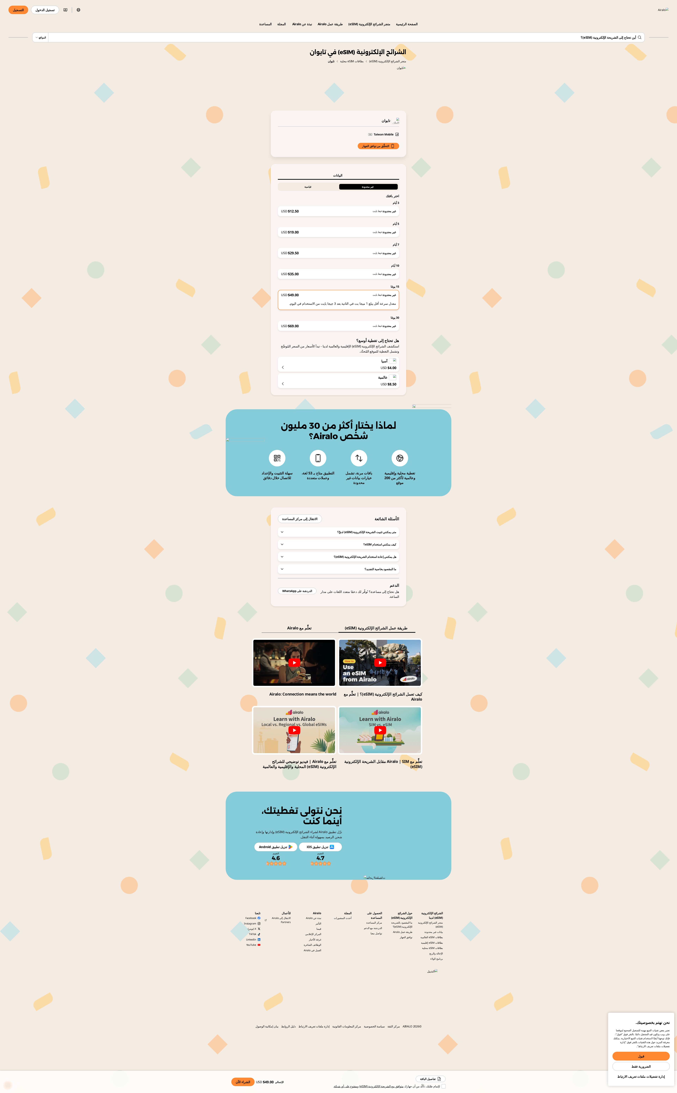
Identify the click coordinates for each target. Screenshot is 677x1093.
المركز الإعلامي (313, 934)
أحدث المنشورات (343, 918)
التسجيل (18, 10)
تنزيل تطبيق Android (273, 847)
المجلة (281, 24)
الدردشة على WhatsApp (297, 591)
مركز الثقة (394, 1026)
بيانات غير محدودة (434, 932)
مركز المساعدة (374, 922)
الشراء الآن (243, 1082)
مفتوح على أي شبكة (345, 1086)
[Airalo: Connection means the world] (294, 663)
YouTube (251, 944)
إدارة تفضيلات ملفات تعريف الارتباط (641, 1076)
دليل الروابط (288, 1026)
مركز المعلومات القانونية (346, 1026)
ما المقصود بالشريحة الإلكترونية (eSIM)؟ (402, 924)
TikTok (252, 934)
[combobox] (338, 37)
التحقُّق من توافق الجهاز (375, 146)
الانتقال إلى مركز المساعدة (300, 519)
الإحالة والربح (436, 953)
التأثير (318, 923)
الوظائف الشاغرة (312, 944)
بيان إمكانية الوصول (266, 1026)
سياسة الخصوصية (374, 1026)
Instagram (250, 923)
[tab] (338, 175)
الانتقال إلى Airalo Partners (281, 920)
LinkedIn (251, 939)
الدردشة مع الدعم (373, 928)
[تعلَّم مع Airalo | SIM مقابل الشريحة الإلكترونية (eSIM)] (380, 730)
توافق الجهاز (406, 937)
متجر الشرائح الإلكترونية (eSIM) (369, 24)
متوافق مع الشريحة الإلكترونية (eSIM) (381, 1086)
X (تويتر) (252, 928)
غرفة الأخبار (315, 939)
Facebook (250, 918)
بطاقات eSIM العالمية (431, 937)
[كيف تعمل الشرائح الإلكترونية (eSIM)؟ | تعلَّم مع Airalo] (380, 663)
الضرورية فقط (641, 1066)
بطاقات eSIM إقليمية (432, 942)
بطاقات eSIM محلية (352, 61)
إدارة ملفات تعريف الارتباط (314, 1026)
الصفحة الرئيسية (407, 24)
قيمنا (318, 928)
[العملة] (65, 10)
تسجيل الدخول (45, 10)
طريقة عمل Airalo (330, 24)
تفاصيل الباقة (428, 1079)
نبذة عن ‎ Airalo (301, 24)
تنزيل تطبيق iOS (317, 847)
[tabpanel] (338, 255)
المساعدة (265, 24)
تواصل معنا (376, 933)
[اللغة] (78, 10)
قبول (641, 1056)
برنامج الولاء (436, 958)
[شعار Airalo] (658, 10)
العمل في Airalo (312, 950)
